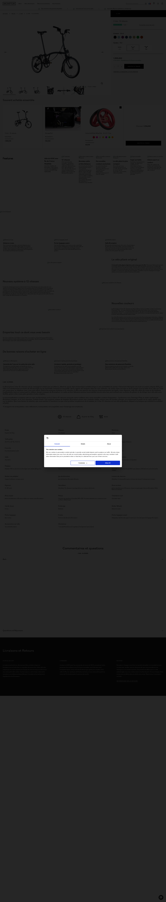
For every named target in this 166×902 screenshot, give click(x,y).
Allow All (107, 463)
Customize (82, 463)
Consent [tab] (57, 444)
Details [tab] (83, 444)
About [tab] (109, 444)
